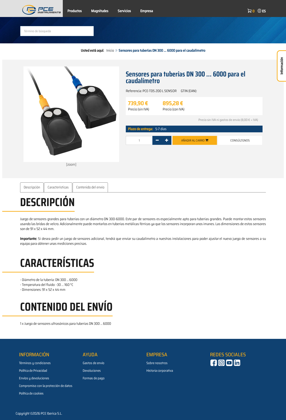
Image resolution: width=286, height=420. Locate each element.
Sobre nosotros (157, 363)
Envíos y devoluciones (34, 378)
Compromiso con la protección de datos (45, 385)
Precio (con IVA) (173, 109)
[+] (166, 140)
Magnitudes (99, 11)
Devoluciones (92, 370)
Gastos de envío (93, 363)
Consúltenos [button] (240, 140)
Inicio (110, 50)
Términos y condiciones (35, 363)
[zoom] (71, 164)
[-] (157, 140)
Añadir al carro (193, 140)
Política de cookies (31, 393)
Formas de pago (94, 378)
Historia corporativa (159, 370)
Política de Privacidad (33, 370)
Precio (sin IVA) (138, 109)
